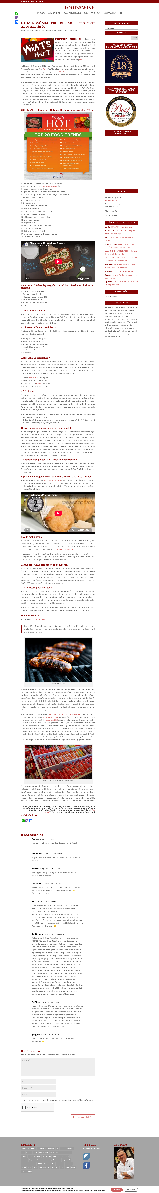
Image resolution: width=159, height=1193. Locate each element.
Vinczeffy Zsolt (110, 251)
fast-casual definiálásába (52, 480)
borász (62, 1148)
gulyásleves (37, 1156)
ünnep (30, 1171)
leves (41, 1160)
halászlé (48, 1156)
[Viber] (17, 18)
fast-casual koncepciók (49, 186)
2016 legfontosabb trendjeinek (70, 72)
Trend (66, 30)
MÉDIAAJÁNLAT (110, 13)
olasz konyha (60, 1164)
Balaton (33, 1148)
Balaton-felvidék (42, 1148)
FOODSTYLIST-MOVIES (72, 13)
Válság (73, 1167)
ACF (44, 69)
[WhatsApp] (17, 13)
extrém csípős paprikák (65, 549)
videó (62, 1167)
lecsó (36, 1160)
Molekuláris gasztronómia (28, 1164)
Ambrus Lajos (25, 1148)
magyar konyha (46, 30)
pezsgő (24, 1167)
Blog (86, 13)
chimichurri (33, 378)
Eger (23, 1152)
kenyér (31, 1160)
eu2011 (58, 1152)
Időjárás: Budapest (111, 201)
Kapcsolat (96, 13)
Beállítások (131, 1190)
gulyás (30, 1156)
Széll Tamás (42, 1167)
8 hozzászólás (73, 30)
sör (48, 1167)
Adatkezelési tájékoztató (91, 1148)
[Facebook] (17, 22)
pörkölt (29, 1167)
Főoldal (41, 13)
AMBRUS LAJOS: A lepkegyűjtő (122, 271)
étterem (24, 1171)
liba (46, 1160)
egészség (28, 1152)
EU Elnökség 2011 (66, 1152)
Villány (67, 1167)
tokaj (53, 1167)
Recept (35, 1167)
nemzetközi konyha (58, 30)
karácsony (24, 1160)
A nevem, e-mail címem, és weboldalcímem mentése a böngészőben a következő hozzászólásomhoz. (59, 1100)
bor (57, 1148)
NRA (80, 60)
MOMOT (40, 1164)
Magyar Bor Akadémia (55, 1160)
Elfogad (117, 1190)
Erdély (52, 1152)
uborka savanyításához (50, 717)
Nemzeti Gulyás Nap (49, 1164)
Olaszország (68, 1164)
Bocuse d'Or (51, 1148)
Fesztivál (24, 1156)
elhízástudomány (43, 1152)
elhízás (35, 1152)
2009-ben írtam (40, 619)
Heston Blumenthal (58, 1156)
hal (43, 1156)
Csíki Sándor (29, 30)
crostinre (39, 383)
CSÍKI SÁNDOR (54, 13)
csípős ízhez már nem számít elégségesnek (64, 714)
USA (57, 1167)
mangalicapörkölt (52, 720)
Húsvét (67, 1156)
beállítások (84, 1191)
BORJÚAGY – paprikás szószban (122, 227)
